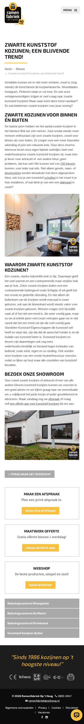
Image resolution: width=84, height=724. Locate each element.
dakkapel (65, 182)
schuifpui (49, 177)
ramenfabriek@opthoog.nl (44, 700)
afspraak (54, 399)
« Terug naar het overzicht (29, 474)
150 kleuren (67, 163)
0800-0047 (64, 696)
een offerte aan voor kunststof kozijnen (34, 403)
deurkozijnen (13, 173)
